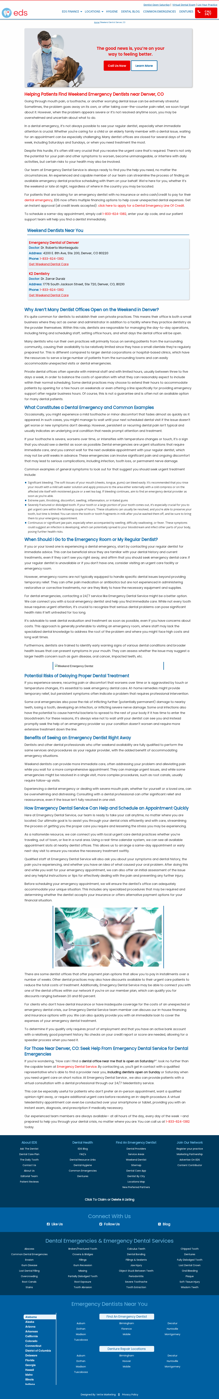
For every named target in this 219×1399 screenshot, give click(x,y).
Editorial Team (29, 1176)
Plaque (190, 1276)
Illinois (29, 1379)
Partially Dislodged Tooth (83, 1276)
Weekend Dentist (136, 1159)
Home (96, 22)
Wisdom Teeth (189, 1287)
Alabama (31, 1317)
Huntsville (172, 1329)
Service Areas (136, 1154)
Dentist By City (136, 1176)
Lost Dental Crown (190, 1265)
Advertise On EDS (189, 1159)
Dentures (82, 1176)
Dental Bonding (136, 1254)
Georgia (30, 1365)
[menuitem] (206, 13)
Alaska (29, 1322)
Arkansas (31, 1331)
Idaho (29, 1375)
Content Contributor (189, 1165)
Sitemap (136, 1165)
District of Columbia (38, 1350)
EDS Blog (83, 1148)
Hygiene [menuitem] (112, 11)
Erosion (29, 1260)
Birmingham (126, 1323)
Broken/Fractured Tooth (82, 1249)
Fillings (83, 1260)
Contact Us (29, 1165)
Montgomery (172, 1334)
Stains (29, 1287)
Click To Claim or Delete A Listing (109, 1199)
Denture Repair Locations (127, 1349)
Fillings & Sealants (136, 1260)
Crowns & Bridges (82, 1254)
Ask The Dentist (29, 1148)
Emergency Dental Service (77, 1066)
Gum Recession (82, 1265)
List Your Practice (207, 4)
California (31, 1336)
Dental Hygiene (83, 1165)
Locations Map (136, 1181)
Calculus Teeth (136, 1249)
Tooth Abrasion (83, 1287)
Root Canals (29, 1281)
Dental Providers (136, 1148)
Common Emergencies (83, 1170)
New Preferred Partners (136, 1187)
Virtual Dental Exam (183, 4)
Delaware (31, 1355)
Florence (126, 1329)
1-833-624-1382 (114, 214)
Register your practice (190, 1148)
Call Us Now (117, 66)
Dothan (80, 1329)
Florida (29, 1360)
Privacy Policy (130, 1394)
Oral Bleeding (190, 1270)
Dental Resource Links (83, 1159)
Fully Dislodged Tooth (189, 1260)
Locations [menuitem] (92, 11)
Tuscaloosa (81, 1339)
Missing (83, 1270)
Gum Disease (29, 1265)
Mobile (127, 1334)
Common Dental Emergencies (29, 1254)
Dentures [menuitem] (186, 11)
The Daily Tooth (29, 1159)
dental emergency (38, 200)
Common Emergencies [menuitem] (159, 11)
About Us (29, 1170)
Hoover (127, 1361)
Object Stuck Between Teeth (136, 1270)
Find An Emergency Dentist (127, 1316)
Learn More (144, 66)
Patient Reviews (29, 1181)
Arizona (30, 1326)
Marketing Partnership (190, 1154)
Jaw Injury (136, 1265)
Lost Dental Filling (29, 1270)
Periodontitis (136, 1276)
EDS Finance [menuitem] (70, 11)
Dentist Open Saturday (157, 4)
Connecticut (33, 1346)
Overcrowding (29, 1276)
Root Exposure (82, 1281)
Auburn (81, 1323)
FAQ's (83, 1154)
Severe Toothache (136, 1281)
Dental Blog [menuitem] (130, 11)
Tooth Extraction (136, 1287)
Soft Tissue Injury (190, 1281)
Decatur (172, 1323)
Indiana (30, 1384)
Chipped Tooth (190, 1249)
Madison (81, 1334)
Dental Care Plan (29, 1154)
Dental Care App (136, 1170)
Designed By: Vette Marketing (98, 1394)
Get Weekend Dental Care (49, 264)
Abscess (29, 1249)
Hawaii (29, 1370)
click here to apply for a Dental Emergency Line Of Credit (141, 205)
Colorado (31, 1341)
